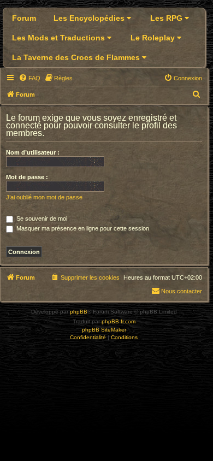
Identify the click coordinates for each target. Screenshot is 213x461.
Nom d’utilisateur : (33, 152)
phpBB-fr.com (118, 321)
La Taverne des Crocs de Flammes (77, 57)
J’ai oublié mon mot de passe (44, 197)
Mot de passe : (27, 177)
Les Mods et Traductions (59, 37)
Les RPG (167, 18)
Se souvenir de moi (41, 218)
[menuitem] (29, 78)
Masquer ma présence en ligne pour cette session (82, 228)
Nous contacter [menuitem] (181, 291)
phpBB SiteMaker (104, 330)
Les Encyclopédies (90, 18)
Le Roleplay (154, 37)
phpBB (78, 312)
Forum (24, 18)
